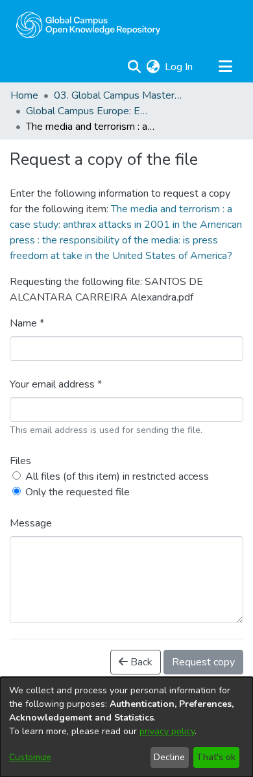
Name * (27, 323)
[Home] (88, 24)
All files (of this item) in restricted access (117, 476)
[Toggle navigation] (225, 67)
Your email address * (56, 384)
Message (31, 523)
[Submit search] (134, 67)
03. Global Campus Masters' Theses (119, 95)
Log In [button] (179, 67)
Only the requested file (77, 492)
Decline (169, 757)
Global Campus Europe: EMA (91, 111)
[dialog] (126, 727)
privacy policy (167, 731)
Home (24, 95)
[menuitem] (153, 67)
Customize (30, 757)
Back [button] (140, 662)
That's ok (216, 757)
